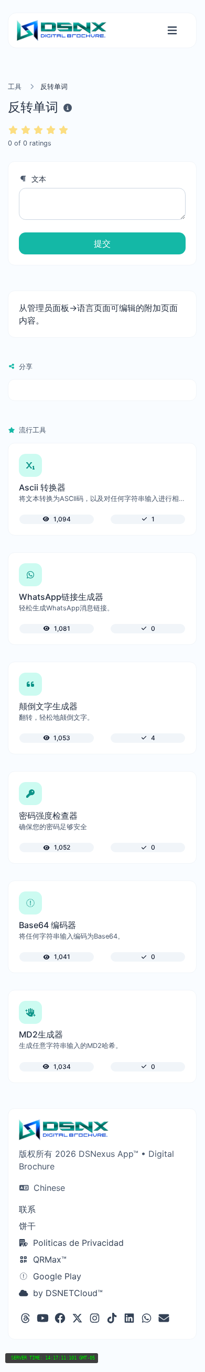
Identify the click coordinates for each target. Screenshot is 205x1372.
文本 (37, 178)
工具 (14, 87)
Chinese (48, 1188)
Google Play (55, 1276)
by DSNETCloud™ (66, 1293)
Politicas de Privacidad (77, 1242)
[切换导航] (172, 30)
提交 (102, 243)
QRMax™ (48, 1259)
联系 (27, 1209)
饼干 (27, 1226)
